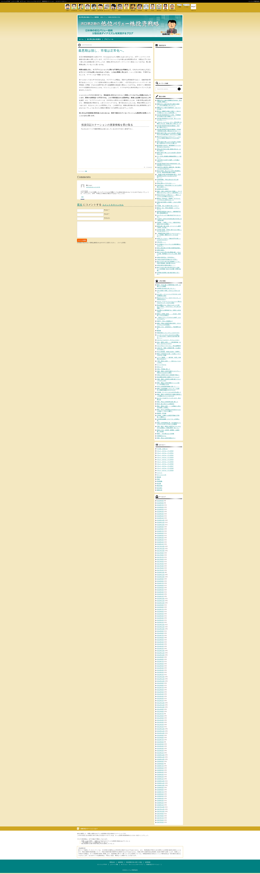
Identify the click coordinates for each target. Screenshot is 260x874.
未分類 (159, 483)
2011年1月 (160, 726)
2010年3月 (160, 748)
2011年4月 (160, 720)
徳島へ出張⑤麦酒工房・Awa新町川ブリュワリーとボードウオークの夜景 (169, 423)
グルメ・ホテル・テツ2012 (165, 455)
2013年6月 (160, 663)
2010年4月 (160, 746)
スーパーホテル (161, 364)
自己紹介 (159, 488)
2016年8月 (160, 581)
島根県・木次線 (161, 413)
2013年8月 (160, 659)
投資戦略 (159, 481)
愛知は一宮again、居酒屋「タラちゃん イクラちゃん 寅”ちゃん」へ (168, 199)
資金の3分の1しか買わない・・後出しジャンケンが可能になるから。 (169, 195)
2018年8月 (160, 529)
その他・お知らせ (162, 448)
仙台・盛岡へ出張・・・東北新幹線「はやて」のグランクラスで (169, 343)
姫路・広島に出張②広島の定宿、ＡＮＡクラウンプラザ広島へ (169, 324)
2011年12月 (161, 703)
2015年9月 (160, 605)
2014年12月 (161, 624)
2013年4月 (160, 668)
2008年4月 (160, 798)
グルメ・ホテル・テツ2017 (165, 466)
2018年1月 (160, 544)
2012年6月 (160, 689)
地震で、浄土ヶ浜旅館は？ (165, 321)
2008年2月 (160, 803)
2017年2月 (160, 568)
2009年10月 (161, 759)
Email (106, 214)
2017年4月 (160, 563)
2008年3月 (160, 800)
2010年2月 (160, 750)
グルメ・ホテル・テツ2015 (165, 461)
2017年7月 (160, 557)
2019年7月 (160, 505)
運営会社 (112, 862)
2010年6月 (160, 742)
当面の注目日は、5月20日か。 (166, 257)
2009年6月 (160, 768)
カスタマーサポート (61, 1)
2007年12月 (161, 807)
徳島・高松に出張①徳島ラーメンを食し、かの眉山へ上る (168, 383)
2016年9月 (160, 579)
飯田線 (159, 330)
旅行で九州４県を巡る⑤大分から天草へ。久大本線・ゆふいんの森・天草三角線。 (169, 269)
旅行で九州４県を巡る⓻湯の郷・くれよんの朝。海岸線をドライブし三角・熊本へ (169, 254)
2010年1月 (160, 753)
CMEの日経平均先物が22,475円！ (167, 259)
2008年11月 (161, 783)
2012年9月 (160, 683)
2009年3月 (160, 774)
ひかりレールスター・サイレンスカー (168, 340)
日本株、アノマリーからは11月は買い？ (169, 392)
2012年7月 (160, 687)
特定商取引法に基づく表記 (134, 862)
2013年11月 (161, 653)
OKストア (160, 367)
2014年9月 (160, 631)
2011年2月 (160, 724)
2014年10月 (161, 629)
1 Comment (149, 167)
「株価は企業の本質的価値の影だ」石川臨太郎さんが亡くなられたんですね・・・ (169, 176)
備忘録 (159, 477)
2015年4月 (160, 616)
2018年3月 (160, 540)
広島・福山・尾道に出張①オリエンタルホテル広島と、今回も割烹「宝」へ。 (169, 427)
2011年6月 (160, 716)
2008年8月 (160, 789)
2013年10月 (161, 655)
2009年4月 (160, 772)
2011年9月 (160, 709)
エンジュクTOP (5, 1)
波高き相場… (161, 250)
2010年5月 (160, 744)
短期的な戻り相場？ (163, 189)
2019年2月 (160, 516)
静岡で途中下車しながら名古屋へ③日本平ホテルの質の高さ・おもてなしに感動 (169, 133)
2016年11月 (161, 574)
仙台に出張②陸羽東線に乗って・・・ (168, 386)
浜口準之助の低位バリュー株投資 (89, 17)
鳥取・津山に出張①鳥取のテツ (166, 438)
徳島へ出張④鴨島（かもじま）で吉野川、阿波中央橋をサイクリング (168, 389)
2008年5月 (160, 796)
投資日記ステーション (48, 1)
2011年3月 (160, 722)
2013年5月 (160, 666)
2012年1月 (160, 700)
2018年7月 (160, 531)
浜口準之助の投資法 (94, 39)
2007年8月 (160, 816)
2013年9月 (160, 657)
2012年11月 (161, 679)
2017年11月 (161, 548)
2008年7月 (160, 792)
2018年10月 (161, 524)
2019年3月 (160, 514)
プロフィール (108, 39)
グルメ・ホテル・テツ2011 (165, 453)
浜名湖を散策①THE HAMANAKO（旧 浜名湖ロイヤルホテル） (169, 164)
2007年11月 (161, 809)
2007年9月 (160, 813)
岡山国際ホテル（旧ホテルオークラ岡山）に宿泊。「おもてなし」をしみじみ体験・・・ (169, 306)
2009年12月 (161, 755)
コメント (159, 472)
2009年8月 (160, 763)
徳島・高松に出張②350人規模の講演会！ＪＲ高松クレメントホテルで (169, 395)
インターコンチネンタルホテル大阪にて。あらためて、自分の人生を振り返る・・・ (168, 336)
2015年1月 (160, 622)
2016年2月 (160, 594)
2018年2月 (160, 542)
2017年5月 (160, 561)
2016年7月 (160, 583)
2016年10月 (161, 576)
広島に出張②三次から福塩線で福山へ (168, 375)
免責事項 (120, 862)
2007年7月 (160, 818)
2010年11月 (161, 731)
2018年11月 (161, 522)
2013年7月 (160, 661)
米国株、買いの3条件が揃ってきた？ (168, 206)
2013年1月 (160, 674)
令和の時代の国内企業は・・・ (166, 265)
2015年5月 (160, 613)
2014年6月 (160, 637)
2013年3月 (160, 670)
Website (107, 218)
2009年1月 (160, 779)
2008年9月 (160, 787)
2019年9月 (160, 500)
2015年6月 (160, 611)
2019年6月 (160, 507)
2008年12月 (161, 781)
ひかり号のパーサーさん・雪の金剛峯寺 (169, 345)
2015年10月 (161, 603)
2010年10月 (161, 733)
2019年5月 (160, 509)
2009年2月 (160, 776)
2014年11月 (161, 626)
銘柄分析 (159, 490)
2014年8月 (160, 633)
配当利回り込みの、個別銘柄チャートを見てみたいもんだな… (169, 146)
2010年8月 (160, 737)
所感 (86, 171)
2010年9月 (160, 735)
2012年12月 (161, 676)
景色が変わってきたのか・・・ (166, 183)
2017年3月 (160, 566)
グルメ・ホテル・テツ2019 (165, 470)
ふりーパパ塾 (15, 1)
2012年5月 (160, 692)
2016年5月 (160, 587)
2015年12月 (161, 598)
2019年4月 (160, 511)
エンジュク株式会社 (254, 1)
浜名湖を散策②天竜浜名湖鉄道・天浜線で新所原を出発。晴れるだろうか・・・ (169, 130)
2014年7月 (160, 635)
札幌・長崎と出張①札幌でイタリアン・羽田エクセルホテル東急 (169, 371)
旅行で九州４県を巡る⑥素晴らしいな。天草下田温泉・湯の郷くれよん (169, 262)
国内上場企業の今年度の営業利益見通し (169, 248)
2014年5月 (160, 639)
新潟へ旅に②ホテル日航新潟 (165, 404)
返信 (82, 196)
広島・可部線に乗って (163, 369)
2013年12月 (161, 650)
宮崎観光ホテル (161, 436)
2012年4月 (160, 694)
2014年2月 (160, 646)
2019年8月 (160, 503)
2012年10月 (161, 681)
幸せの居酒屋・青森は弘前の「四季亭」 (169, 351)
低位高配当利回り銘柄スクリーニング (168, 377)
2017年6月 (160, 559)
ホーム (81, 39)
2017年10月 (161, 550)
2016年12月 (161, 572)
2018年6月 (160, 533)
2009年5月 (160, 770)
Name (106, 210)
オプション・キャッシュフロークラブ (30, 1)
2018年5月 (160, 535)
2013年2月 (160, 672)
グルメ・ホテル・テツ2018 (165, 468)
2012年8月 (160, 685)
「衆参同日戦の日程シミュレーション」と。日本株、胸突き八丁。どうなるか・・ (169, 235)
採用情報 (147, 862)
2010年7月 (160, 739)
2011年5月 (160, 718)
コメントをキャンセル (113, 204)
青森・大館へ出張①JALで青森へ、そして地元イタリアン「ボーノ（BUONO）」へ (169, 192)
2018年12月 (161, 520)
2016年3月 (160, 592)
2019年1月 (160, 518)
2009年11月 (161, 757)
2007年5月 (160, 822)
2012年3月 (160, 696)
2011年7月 (160, 713)
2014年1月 (160, 648)
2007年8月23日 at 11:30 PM (93, 187)
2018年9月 (160, 527)
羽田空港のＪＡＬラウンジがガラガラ (168, 332)
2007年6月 (160, 820)
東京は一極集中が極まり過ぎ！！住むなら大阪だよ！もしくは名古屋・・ (169, 112)
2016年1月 (160, 596)
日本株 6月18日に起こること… (166, 288)
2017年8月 (160, 555)
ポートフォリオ (161, 474)
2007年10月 (161, 811)
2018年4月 (160, 537)
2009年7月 (160, 766)
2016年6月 (160, 585)
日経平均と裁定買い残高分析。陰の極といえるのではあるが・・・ (169, 167)
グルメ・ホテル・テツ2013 (165, 457)
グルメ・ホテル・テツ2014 (165, 459)
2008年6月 (160, 794)
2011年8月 (160, 711)
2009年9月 (160, 761)
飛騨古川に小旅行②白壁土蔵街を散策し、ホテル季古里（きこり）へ (168, 104)
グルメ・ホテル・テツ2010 (165, 451)
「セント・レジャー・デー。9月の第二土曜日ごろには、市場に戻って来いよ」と (169, 122)
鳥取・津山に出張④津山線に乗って (167, 401)
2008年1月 (160, 805)
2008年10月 (161, 785)
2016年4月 (160, 589)
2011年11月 (161, 705)
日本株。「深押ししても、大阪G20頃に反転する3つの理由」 (169, 223)
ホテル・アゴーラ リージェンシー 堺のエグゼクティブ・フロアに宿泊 (169, 302)
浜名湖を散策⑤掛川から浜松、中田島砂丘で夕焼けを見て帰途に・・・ (169, 115)
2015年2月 (160, 620)
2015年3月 (160, 618)
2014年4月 (160, 642)
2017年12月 (161, 546)
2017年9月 (160, 553)
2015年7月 (160, 609)
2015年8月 (160, 607)
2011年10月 (161, 707)
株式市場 (159, 485)
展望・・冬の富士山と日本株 (165, 433)
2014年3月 (160, 644)
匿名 (79, 204)
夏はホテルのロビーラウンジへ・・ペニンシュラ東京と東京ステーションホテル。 (169, 138)
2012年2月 (160, 698)
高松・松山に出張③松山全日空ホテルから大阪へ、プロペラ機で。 (169, 410)
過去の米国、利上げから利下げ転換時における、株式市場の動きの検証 (169, 171)
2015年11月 (161, 600)
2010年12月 (161, 729)
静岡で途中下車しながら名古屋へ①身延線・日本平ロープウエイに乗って (169, 142)
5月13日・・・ (161, 242)
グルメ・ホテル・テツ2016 (165, 464)
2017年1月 (160, 570)
